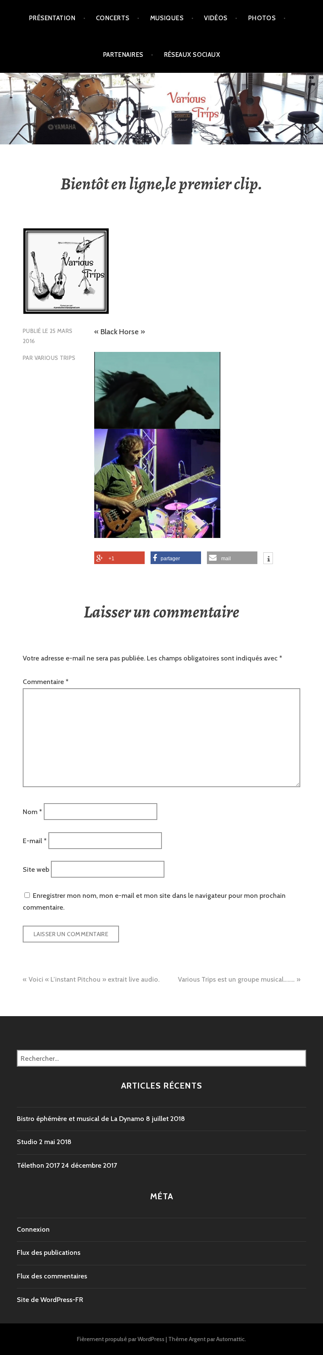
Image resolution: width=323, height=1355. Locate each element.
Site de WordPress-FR (50, 1300)
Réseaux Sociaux (192, 55)
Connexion (33, 1229)
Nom (32, 812)
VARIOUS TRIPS (55, 357)
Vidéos (216, 18)
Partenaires (123, 55)
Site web (36, 869)
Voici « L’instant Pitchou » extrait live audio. (94, 979)
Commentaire (46, 682)
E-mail (35, 840)
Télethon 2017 (38, 1165)
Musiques (167, 18)
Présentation (52, 18)
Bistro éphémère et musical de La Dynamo (80, 1119)
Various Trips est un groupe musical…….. (236, 979)
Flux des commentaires (52, 1276)
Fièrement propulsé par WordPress (120, 1339)
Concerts (113, 18)
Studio (27, 1142)
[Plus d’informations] (268, 559)
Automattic (230, 1339)
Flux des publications (48, 1253)
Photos (262, 18)
